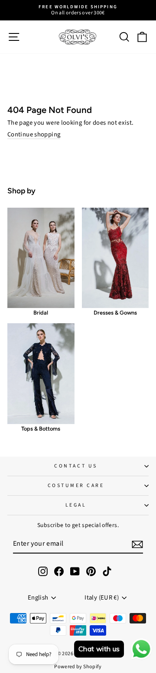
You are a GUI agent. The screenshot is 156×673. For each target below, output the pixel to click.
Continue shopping (33, 135)
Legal (76, 505)
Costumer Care (76, 485)
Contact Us (75, 466)
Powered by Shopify (78, 666)
